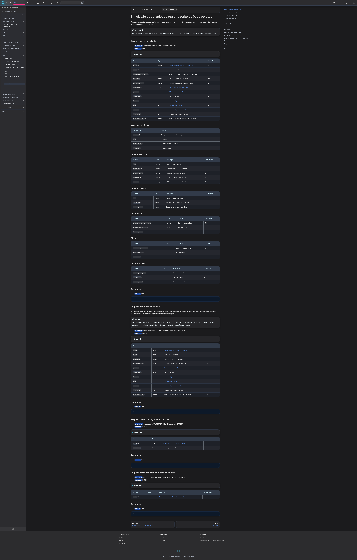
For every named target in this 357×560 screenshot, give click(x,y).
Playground (39, 3)
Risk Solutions (204, 538)
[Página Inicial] (134, 9)
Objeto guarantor (231, 18)
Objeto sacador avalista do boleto (180, 92)
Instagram (163, 540)
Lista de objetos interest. (177, 101)
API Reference (19, 3)
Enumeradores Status (232, 12)
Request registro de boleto (232, 9)
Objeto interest (230, 21)
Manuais (29, 3)
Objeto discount (231, 26)
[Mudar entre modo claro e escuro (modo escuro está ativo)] (354, 2)
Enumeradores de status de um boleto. (182, 65)
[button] (13, 11)
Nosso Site (332, 3)
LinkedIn (162, 538)
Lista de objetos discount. (177, 110)
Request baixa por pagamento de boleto (236, 38)
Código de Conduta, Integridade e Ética (212, 540)
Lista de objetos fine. (176, 105)
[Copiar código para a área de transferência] (217, 298)
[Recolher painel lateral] (13, 529)
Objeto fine (229, 24)
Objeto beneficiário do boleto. (179, 87)
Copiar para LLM (52, 3)
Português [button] (346, 3)
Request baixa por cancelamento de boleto (235, 45)
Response (227, 29)
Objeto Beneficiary (231, 15)
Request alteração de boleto (232, 32)
